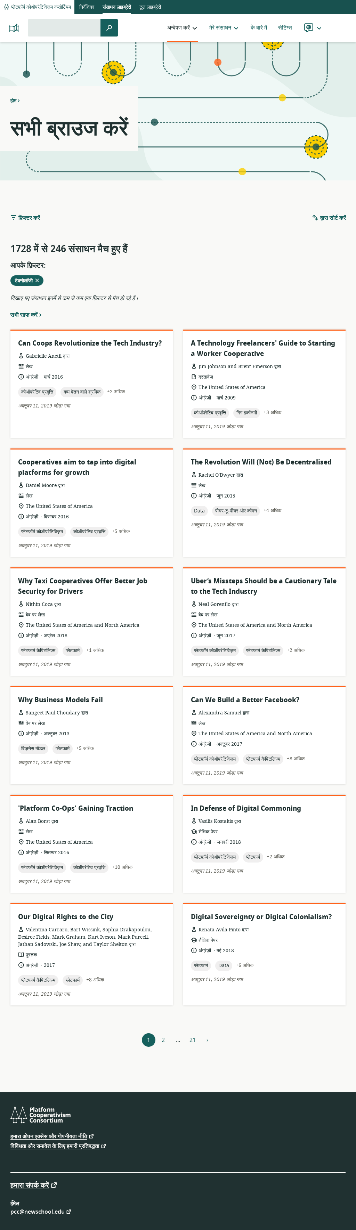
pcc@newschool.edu (37, 1211)
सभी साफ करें (24, 314)
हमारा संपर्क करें (29, 1185)
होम (13, 100)
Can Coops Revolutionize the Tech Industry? (90, 343)
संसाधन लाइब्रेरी (117, 7)
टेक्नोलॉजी (28, 281)
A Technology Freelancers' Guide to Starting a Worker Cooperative (263, 348)
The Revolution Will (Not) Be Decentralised (261, 462)
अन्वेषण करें (178, 28)
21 (192, 1040)
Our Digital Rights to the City (65, 917)
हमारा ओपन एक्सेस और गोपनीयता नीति (48, 1136)
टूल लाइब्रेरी (150, 7)
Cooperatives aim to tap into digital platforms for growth (77, 467)
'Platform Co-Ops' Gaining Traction (75, 808)
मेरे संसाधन (220, 28)
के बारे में (259, 28)
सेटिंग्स (285, 28)
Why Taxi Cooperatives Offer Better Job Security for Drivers (82, 586)
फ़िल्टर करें (28, 218)
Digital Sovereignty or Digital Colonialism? (261, 917)
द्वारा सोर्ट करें (332, 218)
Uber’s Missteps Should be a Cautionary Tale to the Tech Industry (264, 586)
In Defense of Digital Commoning (246, 808)
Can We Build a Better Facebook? (245, 700)
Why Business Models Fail (60, 700)
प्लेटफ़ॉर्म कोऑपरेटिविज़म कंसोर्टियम (40, 7)
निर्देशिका (86, 7)
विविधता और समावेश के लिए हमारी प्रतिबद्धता (54, 1145)
